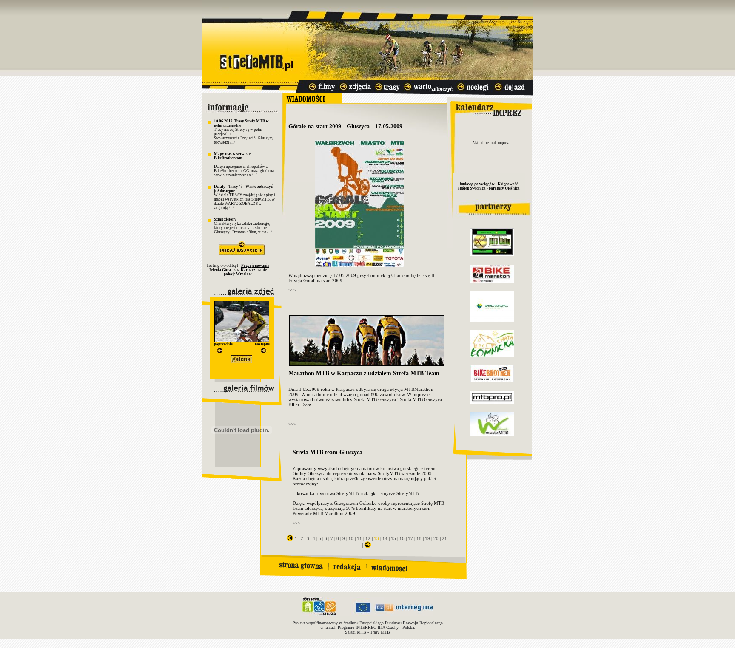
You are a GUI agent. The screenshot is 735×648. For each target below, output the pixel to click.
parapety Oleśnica (504, 188)
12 (367, 538)
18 (419, 538)
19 (427, 538)
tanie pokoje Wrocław (245, 272)
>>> (292, 290)
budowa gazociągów (477, 184)
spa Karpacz (244, 270)
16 (402, 538)
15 (393, 538)
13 (376, 538)
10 (350, 538)
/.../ (232, 142)
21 (444, 538)
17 (410, 538)
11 (359, 538)
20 (436, 538)
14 (384, 538)
